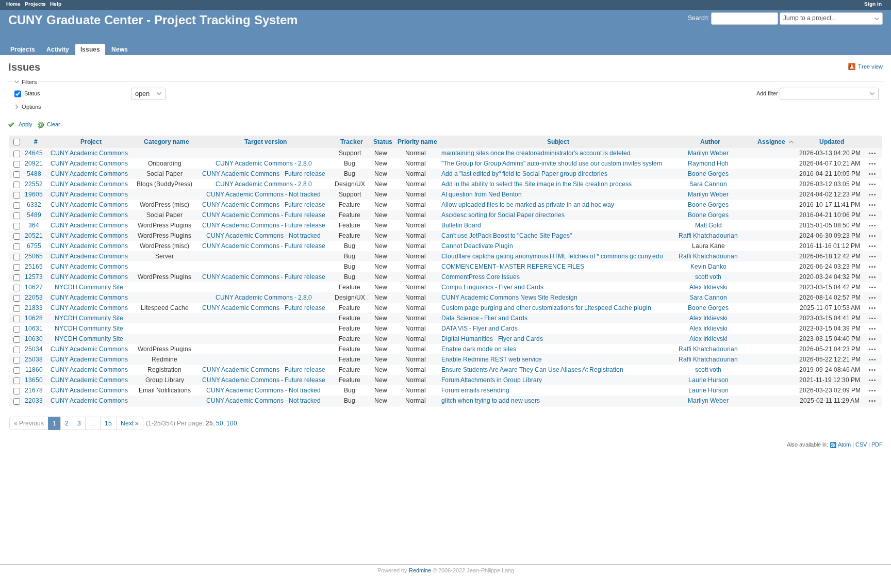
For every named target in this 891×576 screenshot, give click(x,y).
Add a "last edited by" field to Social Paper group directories (524, 173)
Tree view (870, 66)
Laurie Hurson (708, 380)
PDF (877, 444)
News (119, 49)
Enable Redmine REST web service (491, 359)
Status (31, 93)
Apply (25, 124)
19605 (34, 194)
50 (219, 423)
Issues (90, 49)
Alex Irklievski (708, 287)
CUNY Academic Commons (89, 153)
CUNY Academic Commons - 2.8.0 (264, 163)
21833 (34, 307)
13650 (34, 380)
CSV (861, 444)
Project (91, 141)
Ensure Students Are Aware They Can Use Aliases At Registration (532, 369)
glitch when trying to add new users (490, 400)
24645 (34, 153)
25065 (34, 256)
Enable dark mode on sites (478, 349)
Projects (35, 4)
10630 (34, 338)
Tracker (351, 141)
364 (33, 225)
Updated (831, 141)
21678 (34, 390)
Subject (558, 141)
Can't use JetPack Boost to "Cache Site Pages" (506, 235)
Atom (844, 444)
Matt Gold (708, 225)
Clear (53, 124)
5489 (34, 215)
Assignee (771, 141)
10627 (34, 287)
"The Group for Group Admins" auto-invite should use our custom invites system (551, 163)
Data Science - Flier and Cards (484, 318)
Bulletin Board (461, 225)
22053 (34, 297)
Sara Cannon (708, 184)
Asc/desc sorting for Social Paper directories (503, 215)
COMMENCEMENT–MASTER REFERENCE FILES (512, 266)
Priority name (417, 141)
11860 (34, 369)
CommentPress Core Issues (480, 277)
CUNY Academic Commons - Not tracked (263, 194)
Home (13, 4)
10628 (34, 318)
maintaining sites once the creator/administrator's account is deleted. (536, 153)
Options (31, 107)
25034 (34, 349)
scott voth (708, 277)
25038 (34, 359)
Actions (872, 153)
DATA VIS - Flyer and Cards (479, 328)
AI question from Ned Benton (481, 194)
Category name (166, 141)
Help (55, 4)
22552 (34, 184)
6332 (34, 204)
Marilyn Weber (708, 153)
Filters (29, 82)
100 (231, 423)
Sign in (873, 4)
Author (710, 141)
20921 (34, 163)
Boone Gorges (708, 173)
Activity (57, 49)
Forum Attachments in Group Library (491, 380)
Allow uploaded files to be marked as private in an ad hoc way (527, 204)
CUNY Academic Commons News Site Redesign (509, 297)
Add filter (767, 93)
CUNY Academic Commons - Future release (263, 173)
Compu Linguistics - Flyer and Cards (492, 287)
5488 (34, 173)
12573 (34, 277)
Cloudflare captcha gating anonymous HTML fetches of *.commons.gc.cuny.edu (552, 256)
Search (698, 18)
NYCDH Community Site (89, 287)
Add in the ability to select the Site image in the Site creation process (536, 184)
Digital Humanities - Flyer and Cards (492, 338)
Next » (130, 423)
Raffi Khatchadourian (708, 235)
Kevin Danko (708, 266)
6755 (34, 246)
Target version (265, 141)
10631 (34, 328)
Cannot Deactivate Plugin (477, 246)
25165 (34, 266)
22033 (34, 400)
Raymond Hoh (708, 163)
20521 (34, 235)
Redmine (420, 570)
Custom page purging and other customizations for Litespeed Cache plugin (546, 307)
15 (108, 423)
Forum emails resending (475, 390)
